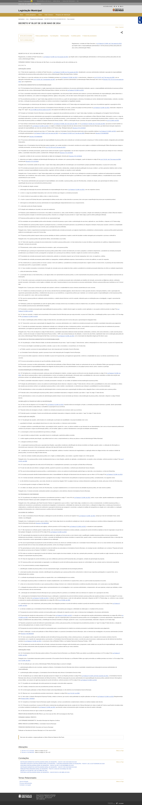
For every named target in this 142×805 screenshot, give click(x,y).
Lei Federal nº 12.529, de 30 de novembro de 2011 (95, 675)
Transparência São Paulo (44, 1)
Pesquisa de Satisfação (63, 15)
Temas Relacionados (90, 36)
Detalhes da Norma (26, 36)
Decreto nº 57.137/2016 (79, 128)
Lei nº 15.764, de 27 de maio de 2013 (55, 147)
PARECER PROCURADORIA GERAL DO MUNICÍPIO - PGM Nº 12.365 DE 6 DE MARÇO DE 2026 (45, 768)
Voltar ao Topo (120, 750)
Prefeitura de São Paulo (118, 10)
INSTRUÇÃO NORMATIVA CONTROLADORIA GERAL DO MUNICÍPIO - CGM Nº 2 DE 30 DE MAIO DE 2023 (48, 762)
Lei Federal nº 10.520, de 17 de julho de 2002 (93, 123)
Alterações (54, 36)
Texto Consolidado (26, 40)
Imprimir (121, 27)
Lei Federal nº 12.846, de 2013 (69, 77)
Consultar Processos (68, 1)
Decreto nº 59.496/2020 (102, 133)
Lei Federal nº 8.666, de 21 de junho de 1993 (65, 123)
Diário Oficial (56, 1)
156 (77, 1)
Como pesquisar (31, 15)
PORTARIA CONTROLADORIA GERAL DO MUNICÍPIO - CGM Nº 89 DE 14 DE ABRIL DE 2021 (45, 772)
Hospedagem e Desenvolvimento (116, 803)
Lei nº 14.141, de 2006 (74, 693)
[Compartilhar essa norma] (121, 33)
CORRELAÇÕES (76, 36)
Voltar (116, 27)
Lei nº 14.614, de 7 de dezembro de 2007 (44, 79)
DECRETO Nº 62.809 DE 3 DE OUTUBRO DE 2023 (33, 770)
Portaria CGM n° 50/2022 (27, 698)
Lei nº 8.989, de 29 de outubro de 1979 (40, 109)
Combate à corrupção (25, 785)
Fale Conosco (49, 15)
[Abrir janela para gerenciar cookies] (122, 6)
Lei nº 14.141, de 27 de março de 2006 (104, 77)
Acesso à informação (24, 1)
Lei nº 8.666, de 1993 (64, 600)
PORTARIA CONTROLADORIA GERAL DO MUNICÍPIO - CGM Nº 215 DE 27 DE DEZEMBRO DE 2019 (47, 765)
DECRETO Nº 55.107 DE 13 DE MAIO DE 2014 (55, 19)
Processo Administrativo (26, 783)
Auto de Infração (24, 781)
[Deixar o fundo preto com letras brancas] (120, 6)
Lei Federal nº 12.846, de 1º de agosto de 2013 (109, 43)
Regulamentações (42, 36)
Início (21, 15)
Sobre (40, 15)
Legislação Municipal (30, 10)
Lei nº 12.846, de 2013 (113, 120)
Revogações (65, 36)
